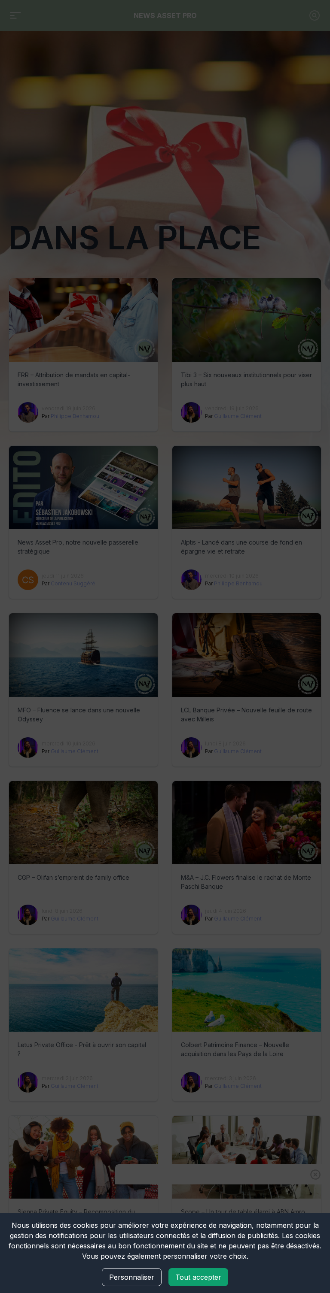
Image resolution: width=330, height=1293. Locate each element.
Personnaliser (131, 1277)
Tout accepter (198, 1277)
